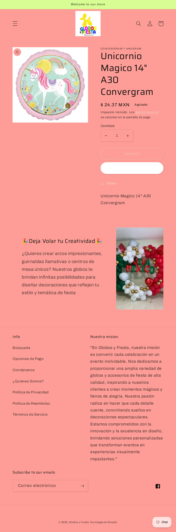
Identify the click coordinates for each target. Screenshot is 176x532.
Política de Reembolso (31, 403)
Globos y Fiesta (79, 522)
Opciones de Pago (28, 359)
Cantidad (108, 126)
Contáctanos (24, 370)
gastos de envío (148, 112)
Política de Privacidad (31, 392)
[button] (15, 23)
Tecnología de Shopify (103, 522)
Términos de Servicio (30, 414)
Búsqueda (21, 348)
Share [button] (111, 183)
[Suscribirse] (82, 486)
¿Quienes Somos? (28, 381)
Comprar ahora (132, 168)
